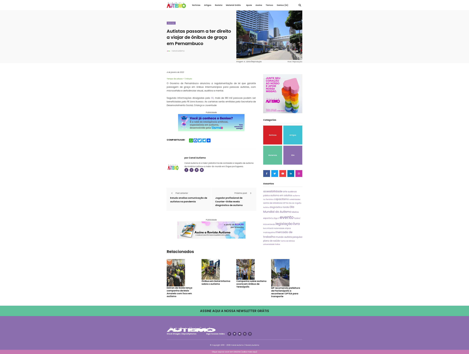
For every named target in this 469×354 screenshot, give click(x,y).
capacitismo (281, 199)
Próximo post (241, 193)
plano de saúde (271, 240)
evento (287, 217)
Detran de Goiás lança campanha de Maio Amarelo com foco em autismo (179, 292)
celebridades (294, 199)
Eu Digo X (275, 218)
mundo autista (284, 236)
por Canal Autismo (195, 157)
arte (285, 191)
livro (296, 223)
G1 (212, 97)
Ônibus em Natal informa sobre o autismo (216, 282)
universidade (269, 244)
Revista (218, 5)
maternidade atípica (282, 228)
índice (277, 244)
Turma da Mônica (287, 241)
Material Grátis (233, 5)
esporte (267, 218)
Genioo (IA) (282, 5)
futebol (297, 218)
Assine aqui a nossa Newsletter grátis (234, 311)
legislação (284, 223)
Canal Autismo (178, 51)
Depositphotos (188, 333)
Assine (259, 5)
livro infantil (268, 228)
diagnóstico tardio (279, 207)
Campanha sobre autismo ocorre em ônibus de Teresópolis (251, 284)
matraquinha (269, 232)
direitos (295, 212)
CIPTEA (285, 203)
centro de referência (272, 203)
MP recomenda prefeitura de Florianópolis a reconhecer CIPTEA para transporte (285, 292)
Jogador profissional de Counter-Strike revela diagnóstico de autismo (229, 201)
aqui (254, 352)
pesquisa (297, 237)
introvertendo (269, 224)
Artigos (207, 5)
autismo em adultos (281, 195)
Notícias (196, 5)
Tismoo (269, 5)
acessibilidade (272, 191)
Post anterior (181, 193)
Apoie (249, 5)
